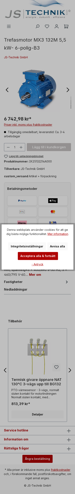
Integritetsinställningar (27, 246)
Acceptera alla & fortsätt (37, 256)
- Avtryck (37, 264)
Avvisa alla (57, 246)
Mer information (58, 234)
